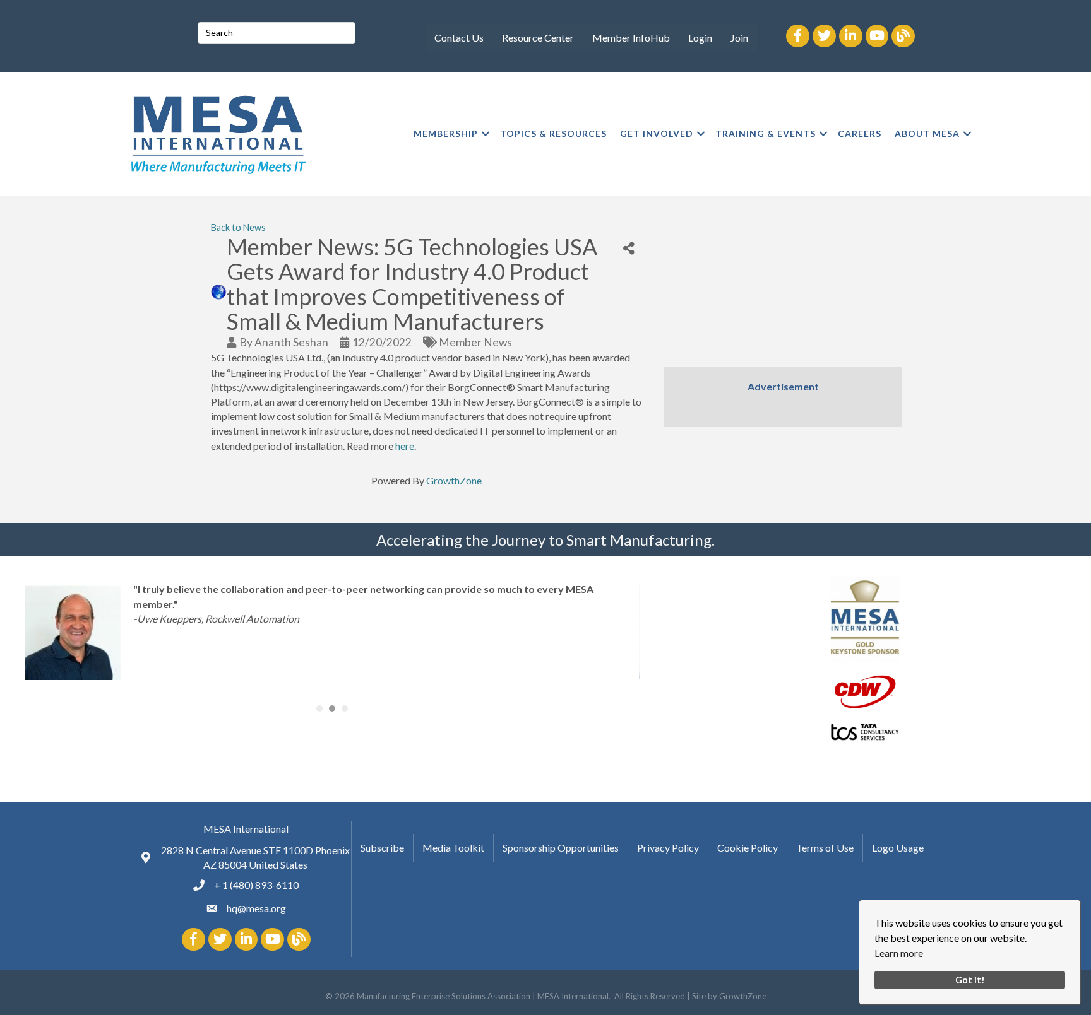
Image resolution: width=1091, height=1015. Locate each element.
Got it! (970, 980)
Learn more (898, 953)
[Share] (629, 249)
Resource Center (538, 38)
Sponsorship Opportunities (561, 848)
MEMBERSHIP (446, 133)
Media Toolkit (453, 848)
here (404, 446)
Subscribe (382, 848)
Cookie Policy (747, 848)
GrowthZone (454, 480)
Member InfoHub (631, 38)
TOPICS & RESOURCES (553, 133)
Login (700, 38)
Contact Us (459, 38)
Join (739, 38)
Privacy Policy (668, 848)
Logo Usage (898, 848)
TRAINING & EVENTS (765, 133)
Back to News (238, 227)
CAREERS (859, 133)
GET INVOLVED (656, 133)
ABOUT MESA (927, 133)
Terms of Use (825, 848)
